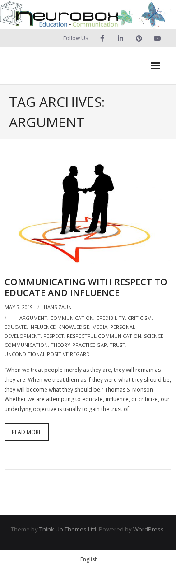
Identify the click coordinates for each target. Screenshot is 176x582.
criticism (140, 317)
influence (42, 326)
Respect (53, 336)
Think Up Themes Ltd (67, 529)
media (99, 326)
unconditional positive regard (47, 354)
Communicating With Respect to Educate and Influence (86, 287)
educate (16, 326)
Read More (27, 432)
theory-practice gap (79, 345)
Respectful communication (104, 336)
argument (33, 317)
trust (117, 345)
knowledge (73, 326)
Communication (71, 317)
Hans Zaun (58, 307)
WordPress (148, 529)
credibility (110, 317)
